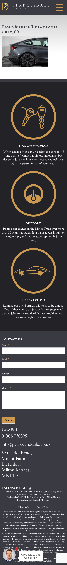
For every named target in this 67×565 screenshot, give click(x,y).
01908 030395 (14, 436)
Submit (8, 420)
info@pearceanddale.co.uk (26, 444)
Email (5, 359)
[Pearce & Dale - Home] (28, 6)
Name (5, 344)
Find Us (9, 429)
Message (6, 388)
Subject (6, 373)
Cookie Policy (43, 507)
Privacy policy (24, 507)
